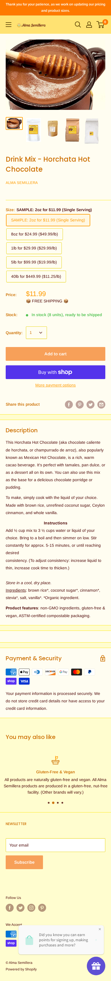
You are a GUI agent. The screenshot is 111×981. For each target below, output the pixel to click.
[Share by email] (101, 404)
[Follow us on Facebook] (10, 908)
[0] (100, 24)
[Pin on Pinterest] (80, 404)
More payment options (55, 385)
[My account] (89, 24)
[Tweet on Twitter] (90, 404)
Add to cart (55, 353)
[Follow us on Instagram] (31, 908)
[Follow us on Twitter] (20, 908)
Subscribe (24, 862)
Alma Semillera (22, 183)
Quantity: (14, 332)
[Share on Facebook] (69, 404)
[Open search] (78, 24)
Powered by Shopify (21, 969)
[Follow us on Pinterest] (42, 908)
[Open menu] (8, 24)
